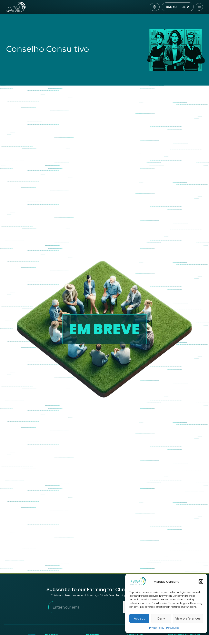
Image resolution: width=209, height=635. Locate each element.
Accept (139, 618)
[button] (201, 582)
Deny (161, 618)
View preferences (188, 618)
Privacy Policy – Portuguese (164, 628)
